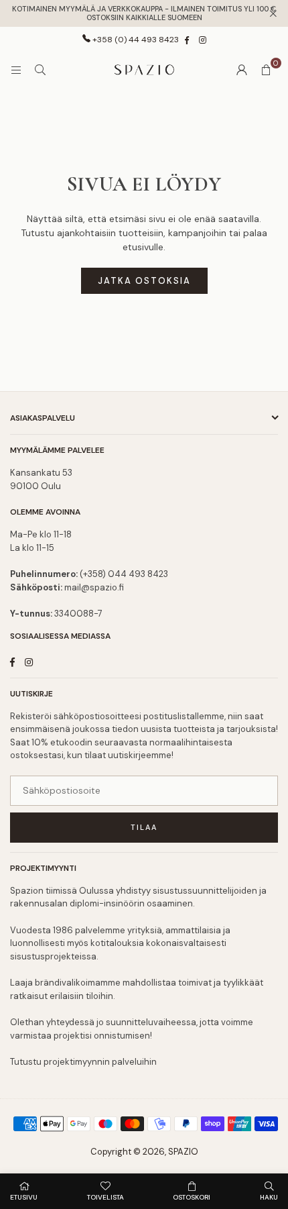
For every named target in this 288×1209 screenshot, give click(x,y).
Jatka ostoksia (144, 280)
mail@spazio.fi (94, 587)
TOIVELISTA (105, 1197)
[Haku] (40, 70)
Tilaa (144, 827)
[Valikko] (16, 70)
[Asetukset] (242, 70)
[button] (266, 70)
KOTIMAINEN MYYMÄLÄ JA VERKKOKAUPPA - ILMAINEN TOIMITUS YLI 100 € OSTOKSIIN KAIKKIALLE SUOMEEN (144, 13)
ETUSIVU (24, 1197)
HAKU (269, 1197)
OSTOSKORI (191, 1197)
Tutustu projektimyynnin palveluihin (83, 1061)
